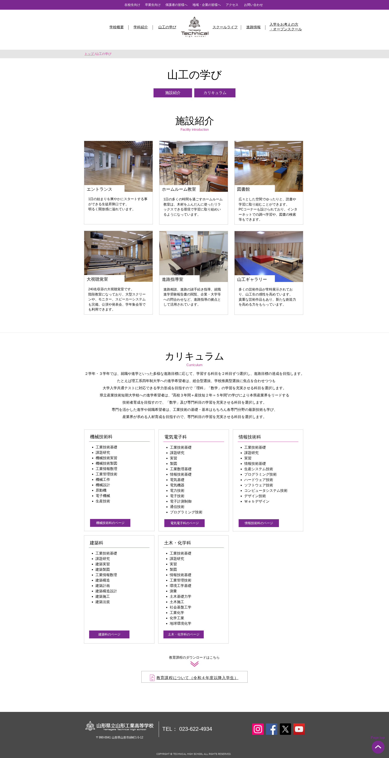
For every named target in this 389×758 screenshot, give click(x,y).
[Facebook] (271, 729)
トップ (89, 54)
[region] (194, 676)
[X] (285, 729)
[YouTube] (299, 729)
